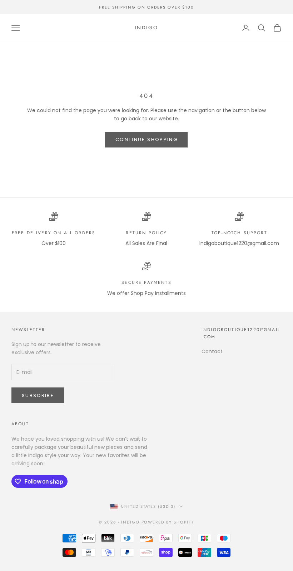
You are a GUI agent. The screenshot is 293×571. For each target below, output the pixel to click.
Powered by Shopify (168, 522)
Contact (212, 351)
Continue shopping (146, 139)
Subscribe (38, 395)
